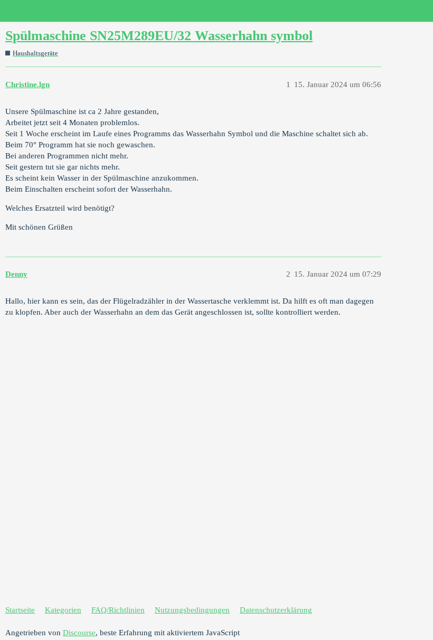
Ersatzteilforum (30, 10)
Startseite (20, 610)
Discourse (79, 632)
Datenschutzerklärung (276, 610)
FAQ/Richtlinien (118, 610)
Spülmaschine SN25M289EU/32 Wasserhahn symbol (159, 35)
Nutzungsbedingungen (192, 610)
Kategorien (63, 610)
